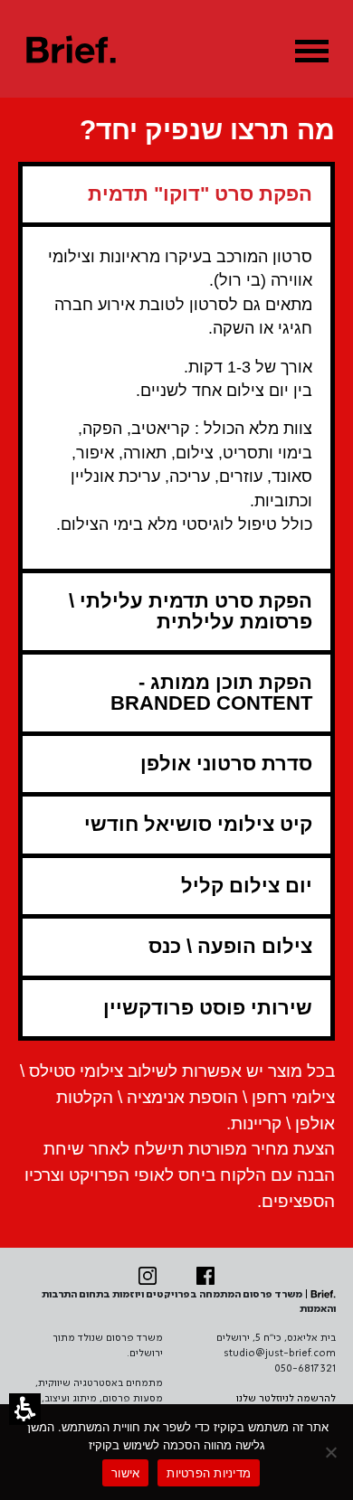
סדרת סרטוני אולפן (226, 763)
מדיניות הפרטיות (209, 1473)
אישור (125, 1473)
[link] (205, 1276)
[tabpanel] (176, 395)
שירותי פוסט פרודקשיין (207, 1007)
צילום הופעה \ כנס (230, 946)
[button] (25, 1409)
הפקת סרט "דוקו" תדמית (200, 194)
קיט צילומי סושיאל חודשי (198, 824)
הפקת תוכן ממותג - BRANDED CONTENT (211, 692)
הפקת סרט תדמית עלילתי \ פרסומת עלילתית (190, 611)
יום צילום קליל (246, 885)
